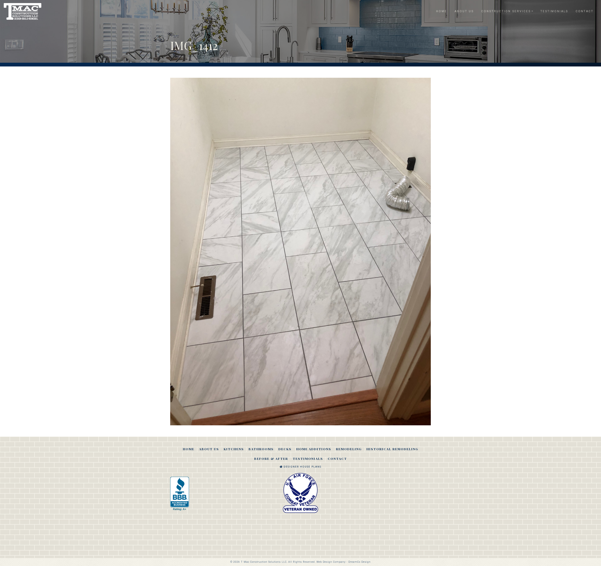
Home (441, 11)
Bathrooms (261, 449)
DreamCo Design (359, 561)
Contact (584, 11)
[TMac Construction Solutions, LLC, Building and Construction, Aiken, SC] (179, 494)
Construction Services (506, 11)
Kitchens (234, 449)
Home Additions (313, 449)
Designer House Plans (301, 466)
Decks (285, 449)
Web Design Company (331, 561)
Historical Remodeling (392, 449)
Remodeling (349, 449)
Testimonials (554, 11)
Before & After (271, 458)
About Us (464, 11)
